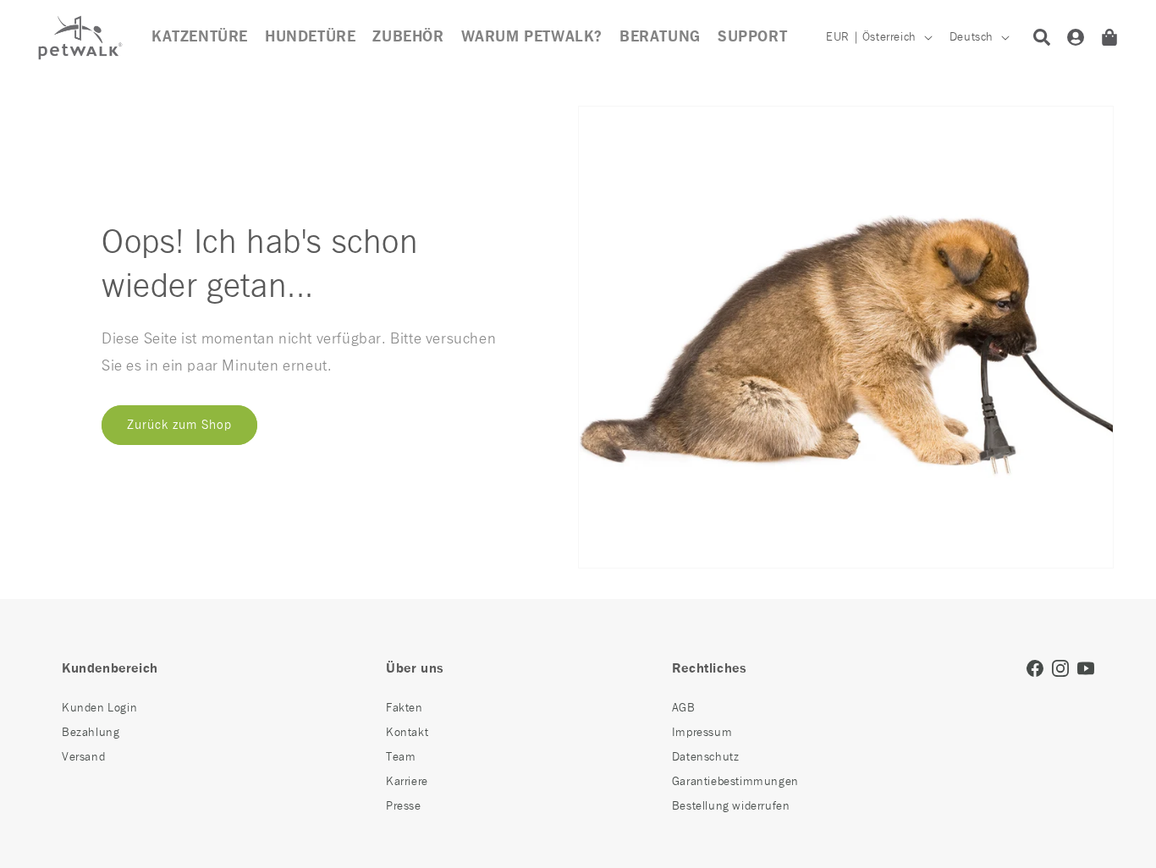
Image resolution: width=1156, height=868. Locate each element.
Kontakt (407, 733)
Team (401, 757)
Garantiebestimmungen (735, 782)
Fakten (404, 708)
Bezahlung (90, 733)
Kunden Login (99, 708)
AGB (684, 708)
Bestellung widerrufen (731, 806)
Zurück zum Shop (179, 424)
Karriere (407, 782)
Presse (403, 806)
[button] (407, 37)
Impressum (702, 733)
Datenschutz (706, 757)
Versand (83, 757)
